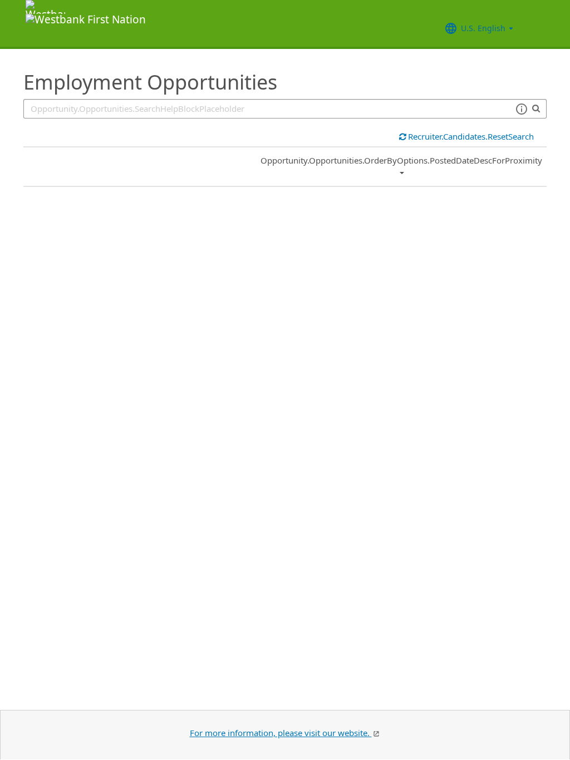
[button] (521, 109)
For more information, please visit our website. (281, 732)
